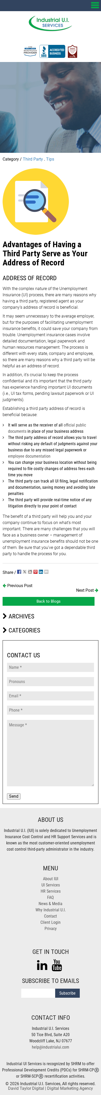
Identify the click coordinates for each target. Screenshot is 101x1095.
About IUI (50, 878)
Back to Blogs (49, 601)
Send (13, 796)
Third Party (33, 159)
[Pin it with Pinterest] (35, 572)
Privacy (51, 928)
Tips (50, 159)
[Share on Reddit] (30, 572)
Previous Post (19, 585)
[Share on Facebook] (19, 572)
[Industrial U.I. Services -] (50, 29)
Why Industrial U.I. (50, 909)
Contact (50, 916)
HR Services (51, 891)
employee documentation (29, 456)
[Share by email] (46, 572)
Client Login (50, 922)
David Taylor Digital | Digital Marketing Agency (50, 1088)
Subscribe (67, 993)
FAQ (50, 897)
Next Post (85, 590)
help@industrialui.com (50, 1047)
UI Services (50, 885)
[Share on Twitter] (25, 572)
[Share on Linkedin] (41, 572)
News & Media (50, 903)
